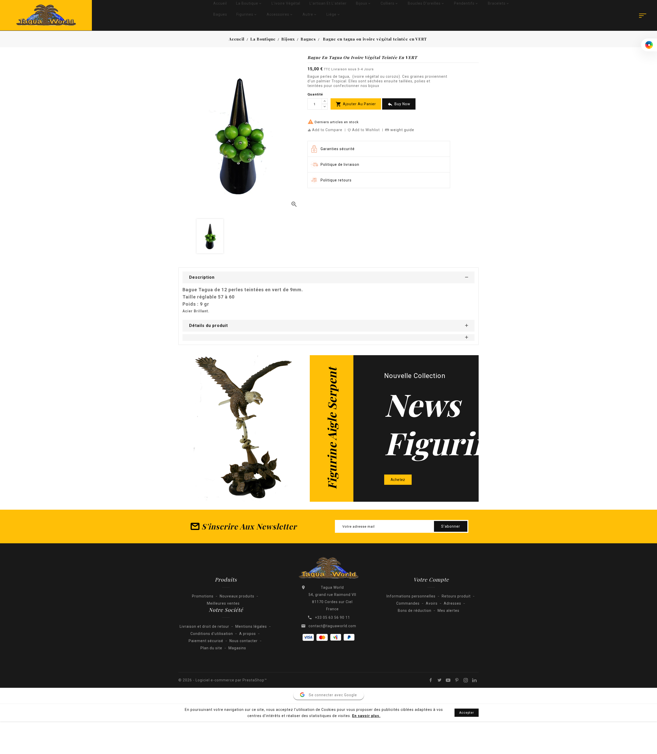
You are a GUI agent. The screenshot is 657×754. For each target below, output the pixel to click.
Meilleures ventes (223, 603)
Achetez (398, 480)
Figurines (246, 14)
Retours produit (456, 596)
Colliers (390, 3)
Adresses (452, 603)
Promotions (203, 596)
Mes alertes (448, 610)
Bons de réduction (414, 610)
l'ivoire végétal (286, 3)
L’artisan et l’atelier (328, 3)
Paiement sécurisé (206, 641)
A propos (247, 634)
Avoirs (432, 603)
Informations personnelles (411, 596)
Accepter (466, 712)
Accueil (220, 3)
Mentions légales (251, 626)
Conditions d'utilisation (211, 634)
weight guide (399, 130)
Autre (310, 14)
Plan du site (211, 648)
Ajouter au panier (356, 104)
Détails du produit (208, 325)
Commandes (408, 603)
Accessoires (280, 14)
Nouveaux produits (237, 596)
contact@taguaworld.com (332, 626)
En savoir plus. (366, 716)
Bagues (220, 14)
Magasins (237, 648)
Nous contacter (243, 641)
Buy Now (398, 104)
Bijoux (363, 3)
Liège (333, 14)
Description (202, 277)
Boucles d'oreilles (426, 3)
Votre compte (431, 579)
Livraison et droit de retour (204, 626)
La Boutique (249, 3)
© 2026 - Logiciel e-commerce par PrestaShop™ (222, 680)
